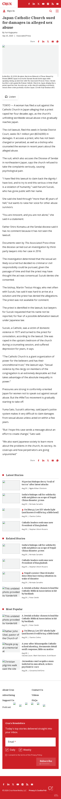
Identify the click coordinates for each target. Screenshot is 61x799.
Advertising (8, 695)
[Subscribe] (57, 3)
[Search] (50, 11)
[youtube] (43, 3)
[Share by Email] (52, 41)
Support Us (8, 700)
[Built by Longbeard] (56, 795)
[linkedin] (33, 3)
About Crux (8, 690)
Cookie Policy (42, 790)
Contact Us (37, 690)
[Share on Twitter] (48, 41)
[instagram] (48, 3)
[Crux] (7, 3)
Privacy (32, 790)
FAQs (34, 700)
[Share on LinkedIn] (43, 41)
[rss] (52, 3)
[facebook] (29, 3)
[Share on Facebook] (38, 41)
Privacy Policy (36, 755)
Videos (35, 695)
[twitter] (38, 3)
